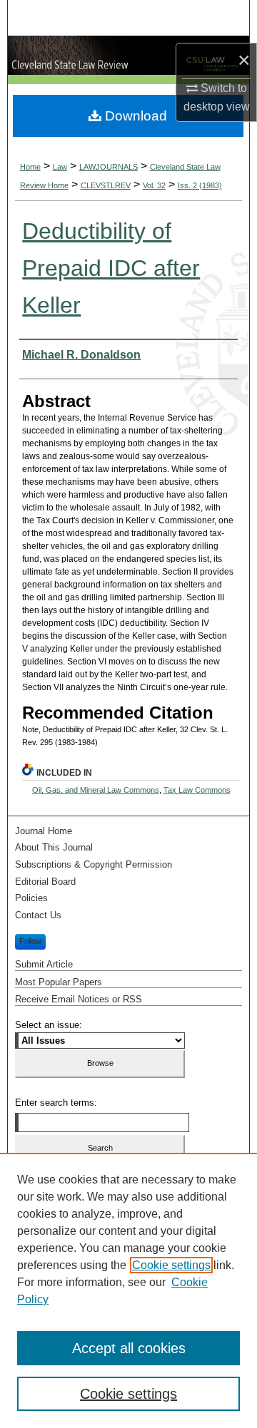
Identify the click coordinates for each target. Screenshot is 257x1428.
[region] (128, 1290)
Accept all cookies (129, 1348)
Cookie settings (171, 1265)
